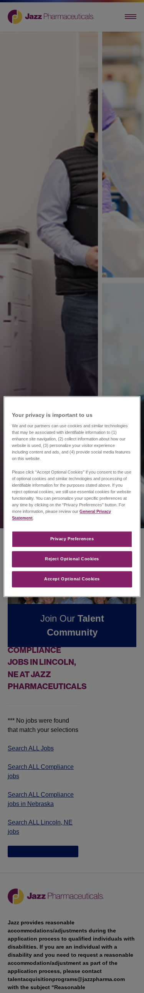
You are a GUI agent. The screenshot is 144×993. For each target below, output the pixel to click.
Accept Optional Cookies (72, 579)
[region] (71, 496)
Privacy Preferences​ (72, 538)
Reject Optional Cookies (72, 558)
